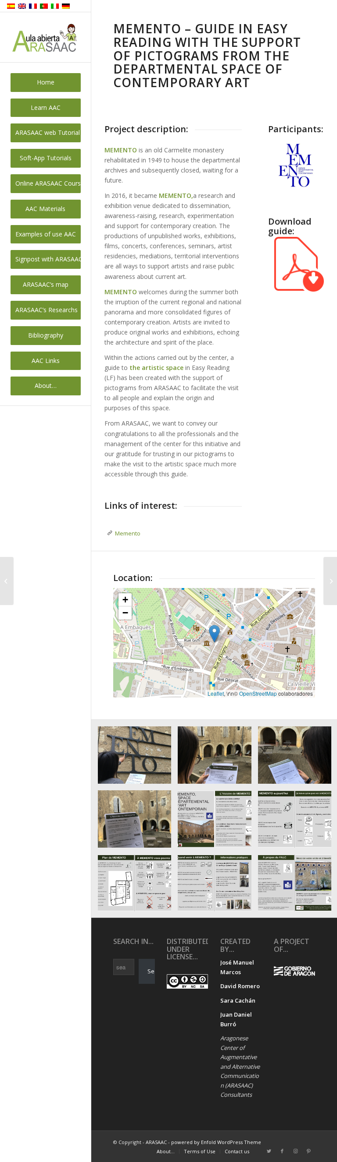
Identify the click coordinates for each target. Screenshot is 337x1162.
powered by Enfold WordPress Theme (216, 1142)
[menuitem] (45, 83)
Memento (127, 533)
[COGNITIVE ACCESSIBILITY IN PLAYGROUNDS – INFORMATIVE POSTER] (330, 581)
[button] (214, 634)
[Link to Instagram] (295, 1151)
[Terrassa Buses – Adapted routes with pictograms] (7, 581)
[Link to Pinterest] (308, 1151)
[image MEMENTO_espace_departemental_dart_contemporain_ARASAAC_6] (138, 758)
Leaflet (216, 693)
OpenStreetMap (258, 693)
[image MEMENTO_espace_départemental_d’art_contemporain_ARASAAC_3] (138, 886)
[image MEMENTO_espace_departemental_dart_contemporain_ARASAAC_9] (138, 822)
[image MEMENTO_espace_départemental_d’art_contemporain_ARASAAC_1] (218, 822)
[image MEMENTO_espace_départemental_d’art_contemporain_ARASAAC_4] (218, 886)
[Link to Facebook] (282, 1151)
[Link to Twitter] (269, 1151)
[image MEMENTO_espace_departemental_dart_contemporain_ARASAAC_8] (218, 758)
